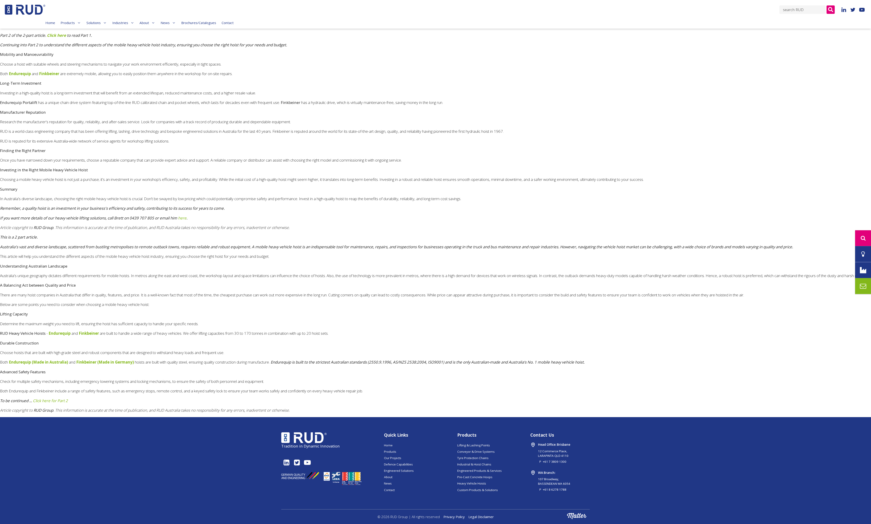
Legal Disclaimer (481, 516)
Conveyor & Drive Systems (476, 452)
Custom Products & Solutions (477, 490)
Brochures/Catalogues (198, 22)
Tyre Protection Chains (473, 458)
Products (68, 22)
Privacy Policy (454, 516)
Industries (120, 22)
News (165, 22)
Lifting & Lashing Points (473, 445)
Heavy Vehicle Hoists (471, 483)
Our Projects (392, 458)
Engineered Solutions (399, 471)
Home (50, 22)
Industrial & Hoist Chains (474, 464)
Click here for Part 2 (50, 400)
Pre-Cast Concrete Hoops (474, 477)
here (182, 218)
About (144, 22)
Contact (228, 22)
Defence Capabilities (398, 464)
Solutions (93, 22)
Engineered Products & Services (479, 471)
